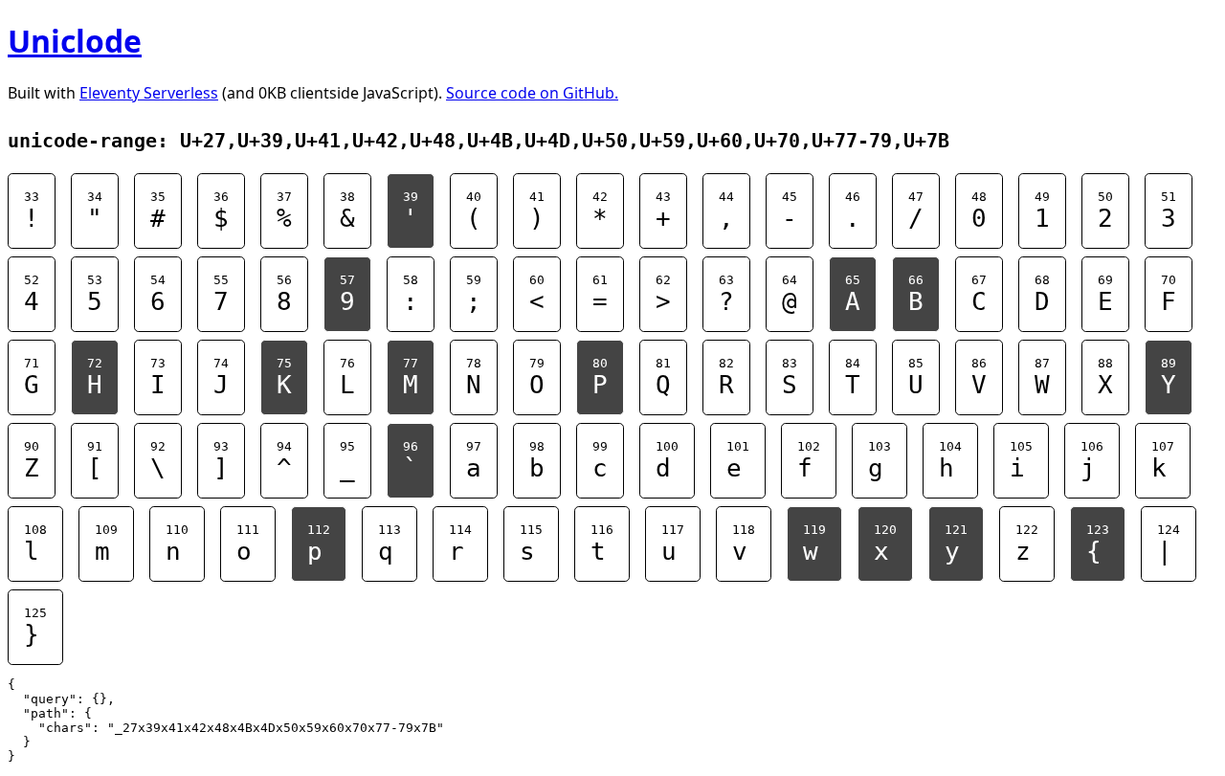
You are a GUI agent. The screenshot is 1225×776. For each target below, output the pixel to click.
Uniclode (75, 40)
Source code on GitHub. (532, 92)
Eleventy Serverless (148, 92)
